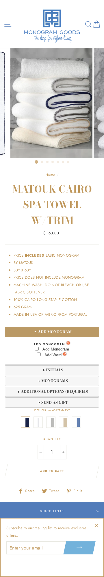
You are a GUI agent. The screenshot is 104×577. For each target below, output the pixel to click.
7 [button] (68, 162)
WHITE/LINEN (63, 422)
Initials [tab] (54, 370)
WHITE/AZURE (76, 422)
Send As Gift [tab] (54, 402)
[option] (52, 103)
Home (50, 175)
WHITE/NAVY (25, 422)
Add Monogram (49, 344)
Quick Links (52, 511)
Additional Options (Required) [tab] (54, 391)
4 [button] (52, 162)
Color (52, 410)
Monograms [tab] (54, 381)
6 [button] (63, 162)
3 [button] (47, 162)
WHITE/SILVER (50, 422)
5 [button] (58, 162)
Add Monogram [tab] (55, 332)
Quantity (52, 439)
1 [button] (36, 162)
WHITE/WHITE (38, 422)
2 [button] (42, 162)
